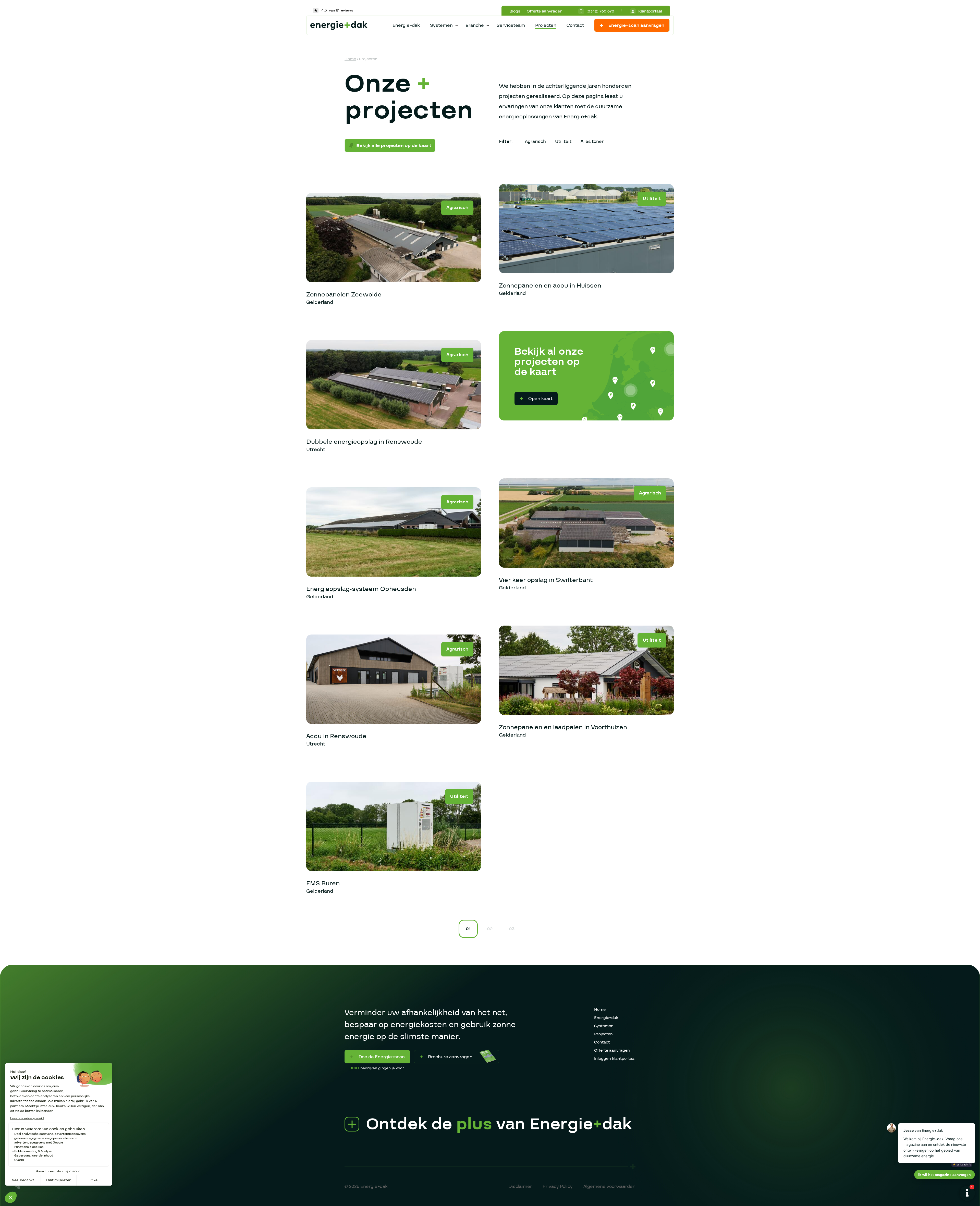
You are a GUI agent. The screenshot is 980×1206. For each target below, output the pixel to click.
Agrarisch (535, 141)
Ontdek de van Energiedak (499, 1124)
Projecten (545, 25)
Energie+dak (406, 25)
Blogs (514, 11)
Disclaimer (520, 1186)
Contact (575, 25)
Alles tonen (593, 141)
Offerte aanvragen (544, 11)
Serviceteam (511, 25)
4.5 (336, 10)
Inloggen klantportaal (614, 1058)
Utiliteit (563, 141)
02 (490, 929)
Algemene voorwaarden (609, 1186)
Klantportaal (650, 11)
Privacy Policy (558, 1186)
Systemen (604, 1026)
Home (350, 59)
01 (468, 929)
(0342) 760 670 (600, 11)
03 (511, 929)
